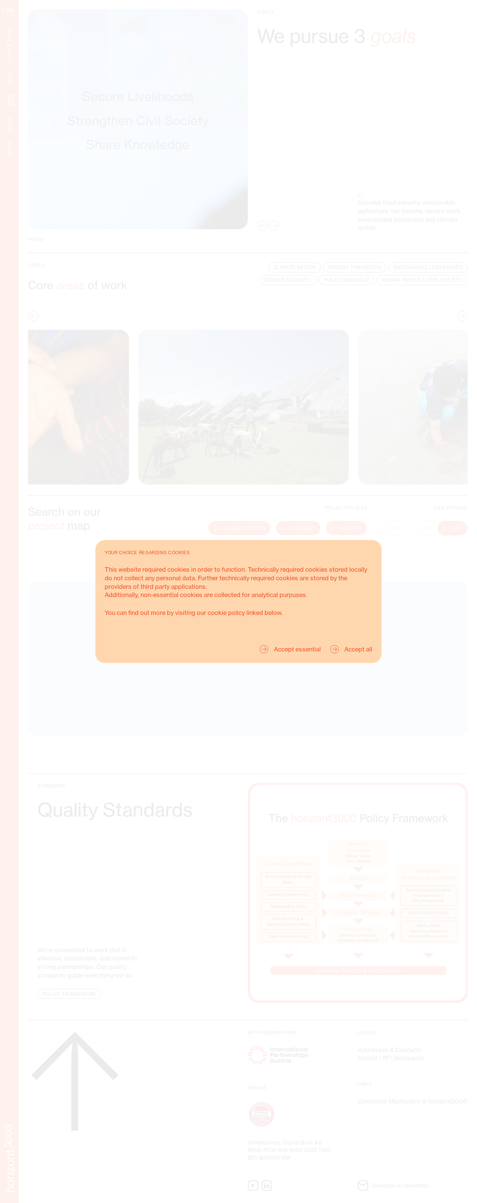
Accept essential (297, 649)
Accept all (358, 649)
